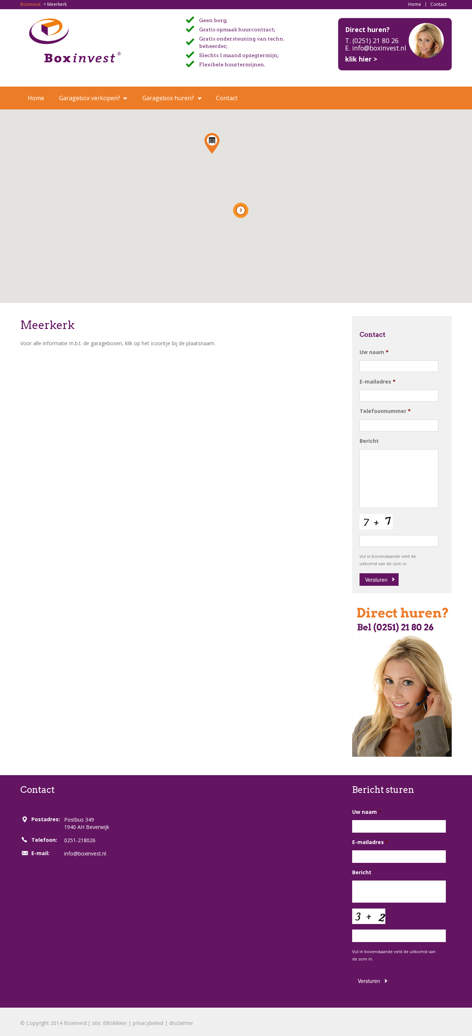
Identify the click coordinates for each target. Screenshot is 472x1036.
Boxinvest (30, 4)
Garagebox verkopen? (89, 98)
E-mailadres (378, 381)
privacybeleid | (151, 1022)
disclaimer (181, 1022)
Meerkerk (47, 325)
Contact (438, 4)
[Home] (75, 39)
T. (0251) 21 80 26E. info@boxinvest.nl (375, 44)
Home (414, 4)
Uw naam (374, 352)
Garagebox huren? (168, 98)
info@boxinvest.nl (85, 853)
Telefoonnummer (385, 411)
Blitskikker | (118, 1022)
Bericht (369, 441)
